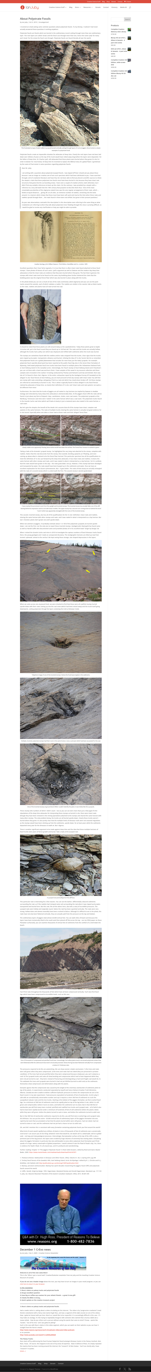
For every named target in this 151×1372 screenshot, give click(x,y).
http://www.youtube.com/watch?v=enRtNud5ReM (38, 1335)
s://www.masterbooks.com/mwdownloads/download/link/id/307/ (54, 1152)
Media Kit (123, 7)
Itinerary (114, 7)
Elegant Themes (34, 1369)
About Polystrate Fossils (35, 18)
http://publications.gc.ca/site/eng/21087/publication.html (58, 1163)
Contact (120, 1)
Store (77, 7)
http (30, 1152)
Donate (113, 1)
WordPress (54, 1369)
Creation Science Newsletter (48, 1253)
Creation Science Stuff (93, 1)
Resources (87, 7)
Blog (103, 1)
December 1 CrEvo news (35, 1249)
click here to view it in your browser (32, 1284)
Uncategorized (44, 22)
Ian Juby (25, 22)
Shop (108, 1)
